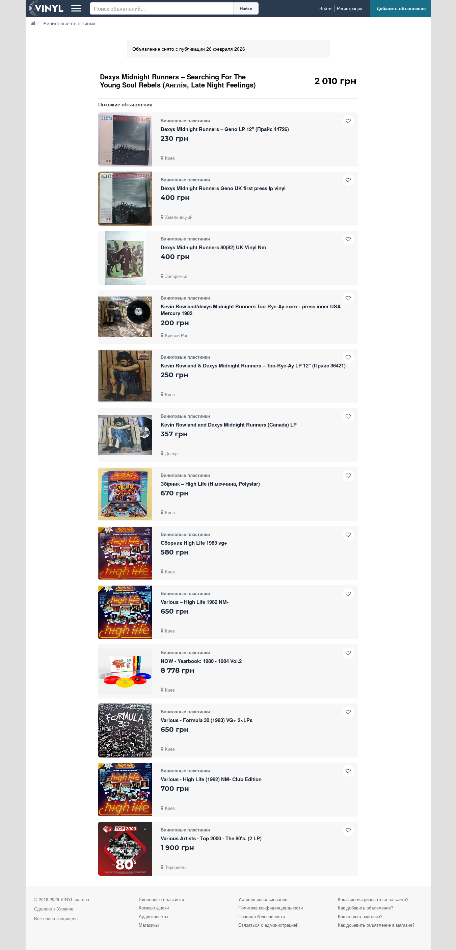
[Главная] (33, 23)
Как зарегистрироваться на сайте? (373, 899)
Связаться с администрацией (268, 925)
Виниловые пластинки (161, 899)
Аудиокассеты (153, 916)
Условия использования (262, 899)
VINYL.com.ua (74, 899)
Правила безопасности (261, 916)
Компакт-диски (154, 907)
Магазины (149, 925)
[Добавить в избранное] (348, 121)
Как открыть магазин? (360, 916)
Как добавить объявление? (365, 907)
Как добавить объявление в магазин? (376, 925)
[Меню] (76, 8)
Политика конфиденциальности (270, 907)
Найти (246, 8)
